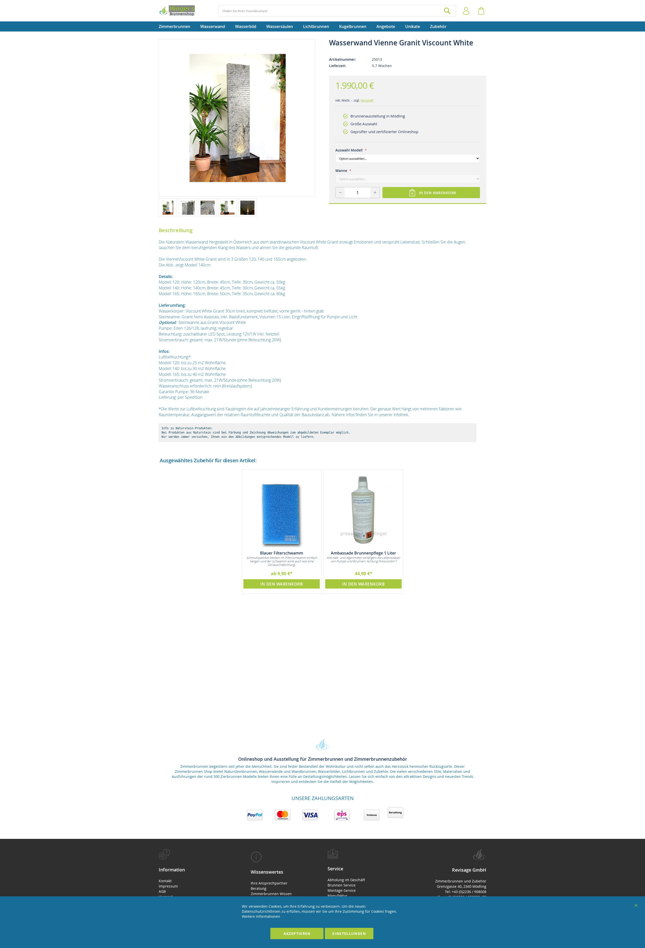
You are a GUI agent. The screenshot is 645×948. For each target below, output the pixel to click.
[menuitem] (177, 26)
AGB (162, 891)
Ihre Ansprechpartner (269, 883)
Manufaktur (337, 895)
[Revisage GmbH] (177, 10)
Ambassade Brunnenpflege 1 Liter (363, 553)
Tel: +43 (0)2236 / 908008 (465, 891)
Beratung (258, 888)
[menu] (322, 26)
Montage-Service (342, 890)
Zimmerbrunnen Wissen (271, 893)
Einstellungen (349, 933)
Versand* (367, 100)
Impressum (168, 886)
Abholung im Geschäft (346, 879)
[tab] (196, 882)
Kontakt (165, 880)
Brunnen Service (342, 885)
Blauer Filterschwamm (281, 553)
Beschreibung (175, 230)
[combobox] (337, 10)
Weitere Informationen (261, 916)
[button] (169, 207)
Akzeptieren (297, 933)
